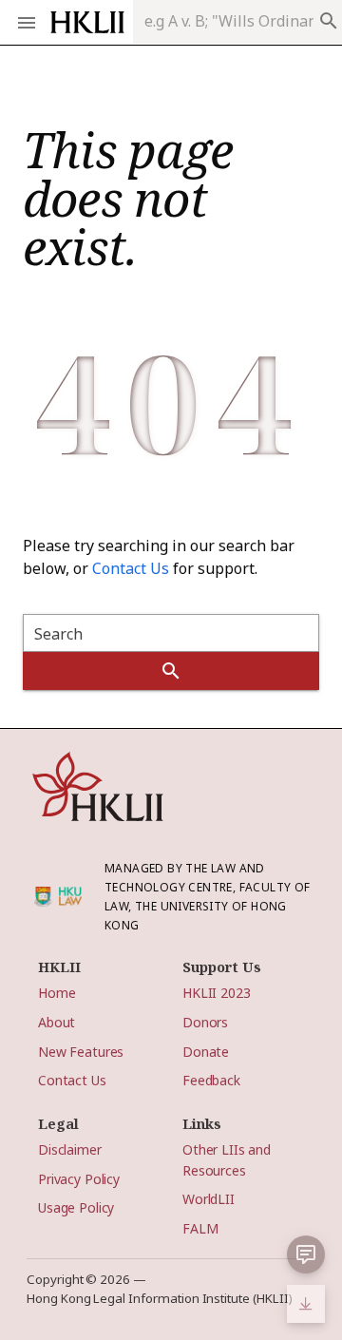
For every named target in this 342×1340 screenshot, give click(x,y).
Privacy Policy (79, 1179)
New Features (81, 1052)
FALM (200, 1228)
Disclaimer (70, 1149)
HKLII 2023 (216, 993)
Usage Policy (76, 1207)
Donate (205, 1052)
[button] (306, 1254)
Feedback (211, 1080)
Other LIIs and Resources (226, 1159)
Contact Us (130, 568)
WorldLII (208, 1199)
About (56, 1022)
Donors (205, 1022)
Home (56, 993)
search (328, 21)
